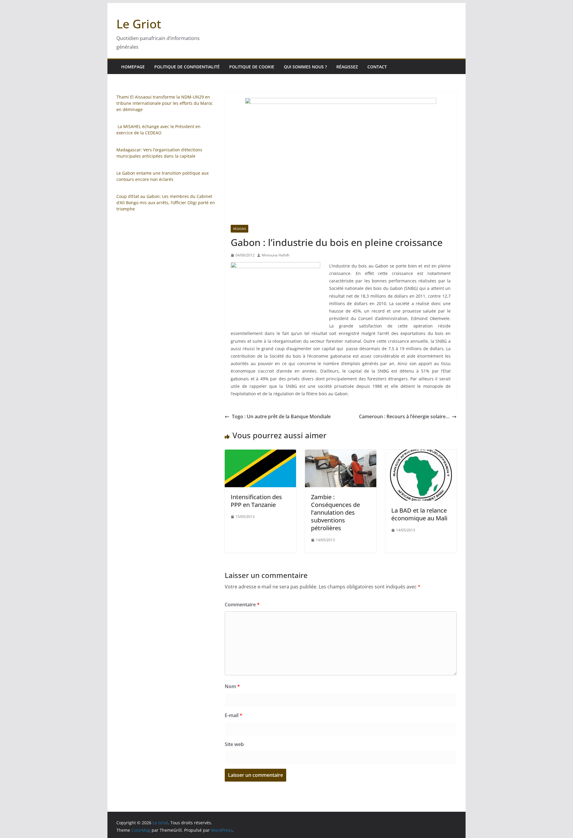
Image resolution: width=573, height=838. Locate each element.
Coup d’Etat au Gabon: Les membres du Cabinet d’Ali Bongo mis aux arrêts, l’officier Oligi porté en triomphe (165, 202)
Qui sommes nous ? (305, 67)
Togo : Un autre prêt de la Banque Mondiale (281, 416)
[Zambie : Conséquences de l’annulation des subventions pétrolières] (340, 453)
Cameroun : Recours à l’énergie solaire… (404, 416)
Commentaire (242, 604)
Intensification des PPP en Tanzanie (256, 501)
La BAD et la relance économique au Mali (419, 514)
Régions (239, 229)
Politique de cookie (251, 67)
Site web (234, 744)
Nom (232, 686)
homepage (133, 67)
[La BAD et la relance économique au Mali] (421, 453)
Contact (377, 67)
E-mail (233, 715)
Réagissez (347, 67)
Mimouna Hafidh (275, 255)
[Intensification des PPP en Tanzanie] (260, 453)
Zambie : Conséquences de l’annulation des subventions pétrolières (335, 512)
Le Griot (138, 24)
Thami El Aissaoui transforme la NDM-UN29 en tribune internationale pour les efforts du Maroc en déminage (164, 103)
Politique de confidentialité (187, 67)
